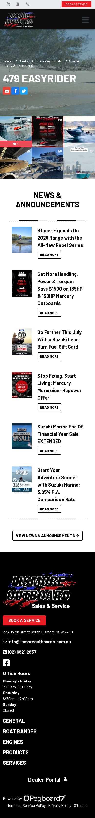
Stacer (74, 61)
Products (16, 752)
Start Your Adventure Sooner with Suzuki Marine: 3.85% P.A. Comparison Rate (59, 484)
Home (7, 61)
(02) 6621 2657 (22, 651)
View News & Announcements (45, 535)
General (14, 721)
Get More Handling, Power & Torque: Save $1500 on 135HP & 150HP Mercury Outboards (60, 288)
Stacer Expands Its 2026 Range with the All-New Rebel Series (60, 237)
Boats (23, 61)
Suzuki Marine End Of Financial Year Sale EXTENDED (60, 434)
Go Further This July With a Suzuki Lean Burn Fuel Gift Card (60, 339)
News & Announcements (47, 199)
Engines (13, 741)
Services (14, 762)
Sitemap (81, 805)
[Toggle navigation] (85, 20)
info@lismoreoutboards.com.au (39, 641)
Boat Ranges (20, 731)
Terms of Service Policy (26, 805)
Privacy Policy (59, 805)
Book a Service (24, 620)
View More (20, 240)
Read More (49, 255)
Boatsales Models (49, 61)
